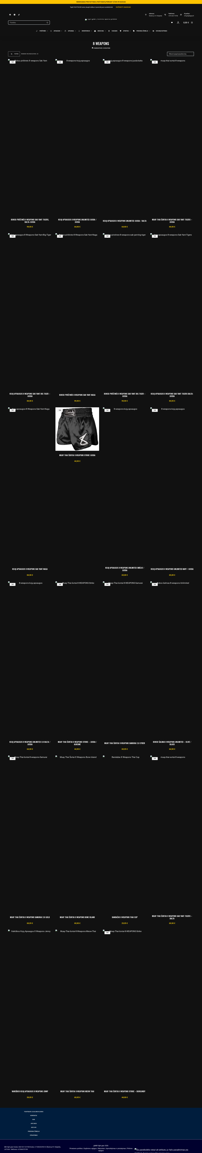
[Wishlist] (172, 22)
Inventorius (86, 31)
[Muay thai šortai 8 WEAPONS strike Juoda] (77, 429)
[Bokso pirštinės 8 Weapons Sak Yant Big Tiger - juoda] (125, 312)
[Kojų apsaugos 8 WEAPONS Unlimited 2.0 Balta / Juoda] (30, 660)
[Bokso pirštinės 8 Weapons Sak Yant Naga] (77, 312)
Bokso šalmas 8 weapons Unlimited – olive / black (172, 743)
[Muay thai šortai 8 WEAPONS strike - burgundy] (125, 1008)
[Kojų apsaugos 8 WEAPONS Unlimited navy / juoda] (172, 486)
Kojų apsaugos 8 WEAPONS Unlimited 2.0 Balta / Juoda (29, 743)
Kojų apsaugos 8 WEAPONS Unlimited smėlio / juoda (124, 569)
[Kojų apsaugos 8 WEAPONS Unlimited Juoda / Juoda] (77, 137)
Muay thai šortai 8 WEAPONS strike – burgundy (124, 1091)
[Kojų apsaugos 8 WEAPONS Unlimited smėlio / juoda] (125, 486)
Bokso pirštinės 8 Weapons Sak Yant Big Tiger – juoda (124, 395)
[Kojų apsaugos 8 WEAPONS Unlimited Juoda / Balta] (125, 137)
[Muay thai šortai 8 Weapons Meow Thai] (77, 1008)
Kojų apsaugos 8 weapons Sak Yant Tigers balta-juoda (172, 395)
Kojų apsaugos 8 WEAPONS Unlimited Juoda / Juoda (77, 220)
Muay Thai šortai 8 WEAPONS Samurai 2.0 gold (30, 917)
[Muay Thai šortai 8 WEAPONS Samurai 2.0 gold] (30, 834)
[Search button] (47, 22)
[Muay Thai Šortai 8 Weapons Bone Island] (77, 834)
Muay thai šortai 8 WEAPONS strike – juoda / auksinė (77, 743)
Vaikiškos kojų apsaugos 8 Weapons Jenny (30, 1091)
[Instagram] (15, 14)
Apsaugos (57, 31)
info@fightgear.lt (189, 16)
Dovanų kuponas (161, 31)
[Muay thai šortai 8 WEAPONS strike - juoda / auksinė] (77, 660)
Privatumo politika (76, 1148)
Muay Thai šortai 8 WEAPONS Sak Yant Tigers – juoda (172, 220)
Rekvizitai (101, 1148)
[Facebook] (10, 14)
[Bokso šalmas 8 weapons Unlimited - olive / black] (172, 660)
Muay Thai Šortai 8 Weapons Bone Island (77, 917)
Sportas (126, 31)
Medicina (101, 31)
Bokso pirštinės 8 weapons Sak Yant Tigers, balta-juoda (30, 220)
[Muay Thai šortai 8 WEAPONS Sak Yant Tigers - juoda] (172, 137)
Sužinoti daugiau (123, 7)
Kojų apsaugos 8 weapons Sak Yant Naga (30, 569)
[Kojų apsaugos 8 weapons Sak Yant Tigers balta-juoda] (172, 312)
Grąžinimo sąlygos (90, 1148)
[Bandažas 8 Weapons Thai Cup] (125, 834)
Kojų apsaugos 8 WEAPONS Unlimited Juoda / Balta (124, 221)
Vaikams (114, 31)
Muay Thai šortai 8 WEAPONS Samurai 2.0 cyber (124, 743)
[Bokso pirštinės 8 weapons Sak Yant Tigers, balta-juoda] (30, 137)
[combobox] (26, 22)
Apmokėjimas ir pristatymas (116, 1148)
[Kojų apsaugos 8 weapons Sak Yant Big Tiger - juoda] (30, 312)
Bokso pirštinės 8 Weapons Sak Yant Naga (77, 395)
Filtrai (16, 54)
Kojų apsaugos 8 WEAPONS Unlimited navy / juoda (172, 569)
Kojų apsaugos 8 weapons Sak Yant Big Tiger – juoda (30, 395)
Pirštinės (43, 31)
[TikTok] (19, 14)
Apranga (71, 31)
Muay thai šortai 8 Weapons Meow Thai (77, 1091)
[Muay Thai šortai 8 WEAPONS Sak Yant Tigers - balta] (172, 834)
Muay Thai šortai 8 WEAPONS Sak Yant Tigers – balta (172, 917)
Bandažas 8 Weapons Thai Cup (125, 917)
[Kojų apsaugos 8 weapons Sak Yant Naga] (30, 486)
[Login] (178, 23)
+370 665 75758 (173, 16)
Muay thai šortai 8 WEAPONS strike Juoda (77, 455)
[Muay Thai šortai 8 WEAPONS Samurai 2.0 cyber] (125, 660)
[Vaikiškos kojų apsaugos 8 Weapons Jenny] (30, 1008)
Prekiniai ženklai (142, 31)
